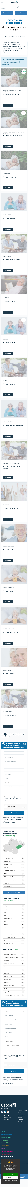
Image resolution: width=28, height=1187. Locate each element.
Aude (13, 909)
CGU (19, 1108)
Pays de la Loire (13, 992)
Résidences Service (6, 1137)
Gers (13, 921)
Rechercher (7, 13)
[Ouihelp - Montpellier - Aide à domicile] (14, 77)
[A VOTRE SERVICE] (14, 657)
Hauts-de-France (13, 976)
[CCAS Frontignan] (14, 616)
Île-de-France (13, 979)
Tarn (13, 940)
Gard (13, 915)
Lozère (5, 931)
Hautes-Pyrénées (13, 934)
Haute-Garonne (13, 918)
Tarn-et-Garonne (13, 943)
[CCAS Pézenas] (14, 160)
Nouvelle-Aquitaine (13, 985)
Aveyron (13, 912)
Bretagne (13, 960)
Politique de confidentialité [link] (10, 1180)
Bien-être (3, 1148)
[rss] (8, 1112)
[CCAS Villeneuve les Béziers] (14, 450)
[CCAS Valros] (14, 202)
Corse (5, 967)
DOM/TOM (13, 970)
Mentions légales (23, 1110)
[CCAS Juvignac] (14, 698)
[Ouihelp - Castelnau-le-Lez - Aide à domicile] (14, 119)
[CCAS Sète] (14, 491)
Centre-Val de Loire (13, 963)
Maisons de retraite (6, 1134)
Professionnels (5, 1154)
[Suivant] (8, 737)
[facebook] (2, 1112)
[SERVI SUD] (14, 284)
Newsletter (7, 1117)
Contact (6, 1116)
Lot (13, 927)
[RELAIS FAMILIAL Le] (14, 533)
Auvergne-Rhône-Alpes (13, 954)
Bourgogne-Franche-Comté (13, 957)
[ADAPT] (14, 367)
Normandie (13, 982)
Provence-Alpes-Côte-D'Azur (13, 995)
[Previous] (2, 734)
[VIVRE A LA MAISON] (14, 574)
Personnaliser (10, 1177)
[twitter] (5, 1112)
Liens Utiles (4, 1140)
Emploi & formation (7, 1151)
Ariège (13, 906)
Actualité (3, 1131)
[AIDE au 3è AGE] (14, 409)
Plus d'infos (8, 105)
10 (5, 736)
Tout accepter (10, 1174)
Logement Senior (6, 1145)
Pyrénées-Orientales (13, 937)
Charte (20, 1112)
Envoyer (14, 813)
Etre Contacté (21, 13)
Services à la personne (8, 1143)
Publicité (6, 1119)
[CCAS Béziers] (14, 243)
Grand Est (13, 973)
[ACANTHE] (14, 326)
